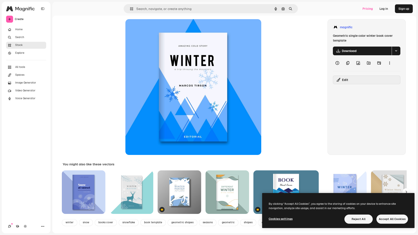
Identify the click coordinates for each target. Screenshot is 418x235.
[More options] (389, 63)
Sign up (403, 9)
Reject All (359, 219)
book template (153, 222)
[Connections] (9, 226)
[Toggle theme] (25, 226)
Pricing (367, 9)
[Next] (406, 192)
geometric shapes (182, 222)
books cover (105, 222)
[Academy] (17, 226)
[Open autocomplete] (130, 8)
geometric (228, 222)
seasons (208, 222)
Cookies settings (281, 219)
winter (70, 222)
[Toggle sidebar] (42, 8)
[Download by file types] (396, 51)
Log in (383, 9)
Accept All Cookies (392, 219)
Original (153, 27)
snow (86, 222)
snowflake (128, 222)
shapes (248, 222)
